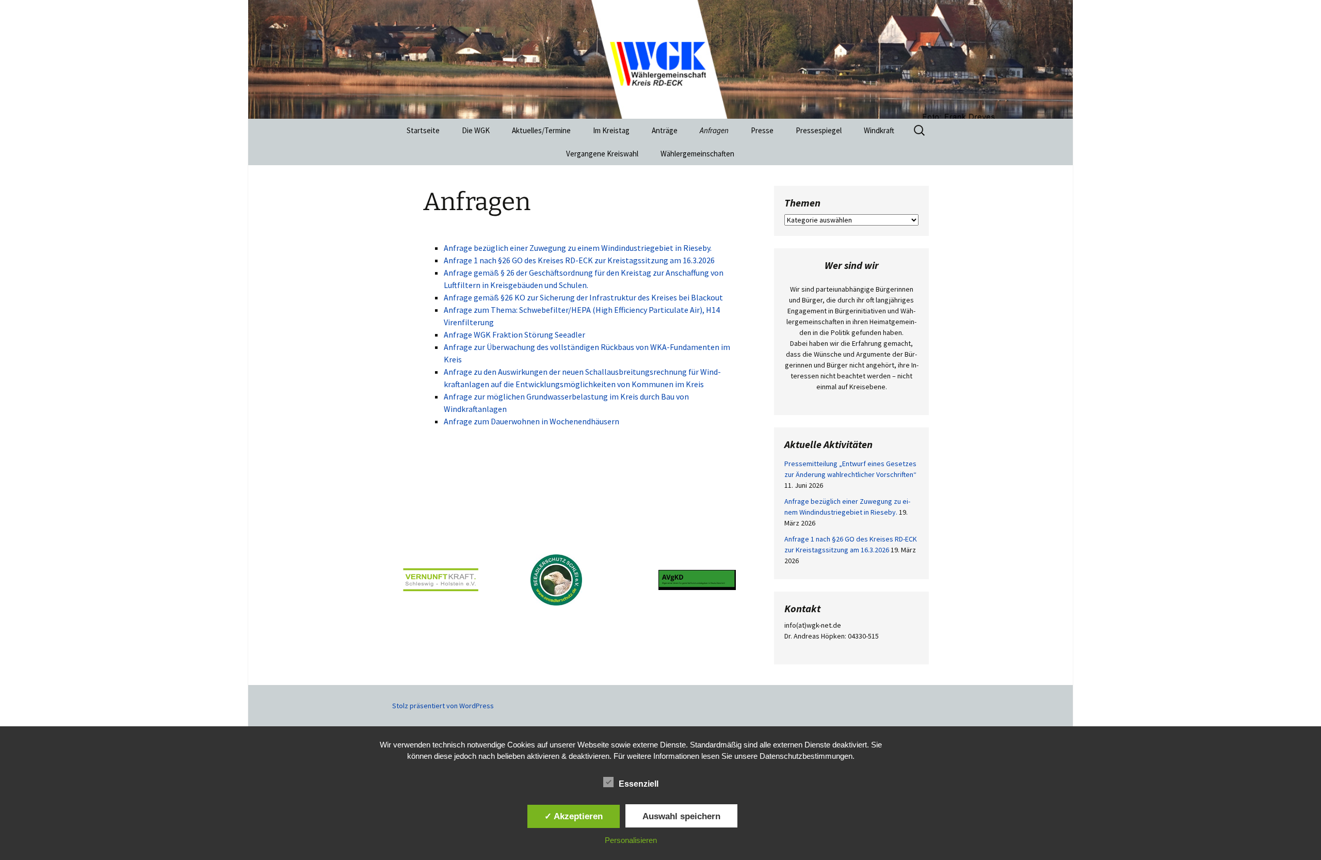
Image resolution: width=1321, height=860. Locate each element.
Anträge (665, 130)
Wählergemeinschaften (697, 153)
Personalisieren (631, 840)
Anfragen (714, 130)
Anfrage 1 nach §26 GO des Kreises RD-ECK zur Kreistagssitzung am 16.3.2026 (579, 260)
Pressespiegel (819, 130)
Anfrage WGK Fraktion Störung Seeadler (514, 334)
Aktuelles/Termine (541, 130)
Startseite (423, 130)
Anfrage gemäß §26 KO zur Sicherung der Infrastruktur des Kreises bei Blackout (583, 297)
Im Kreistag (611, 130)
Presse (762, 130)
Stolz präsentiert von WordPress (443, 705)
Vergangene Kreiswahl (602, 153)
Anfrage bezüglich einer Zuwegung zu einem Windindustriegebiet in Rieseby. (578, 248)
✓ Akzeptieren (573, 816)
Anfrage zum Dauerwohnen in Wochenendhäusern (531, 421)
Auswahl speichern (681, 816)
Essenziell (638, 783)
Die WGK (476, 130)
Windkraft (879, 130)
